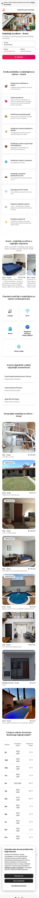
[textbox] (10, 51)
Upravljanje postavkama (18, 886)
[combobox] (19, 45)
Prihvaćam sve (18, 876)
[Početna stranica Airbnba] (3, 10)
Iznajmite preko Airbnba (25, 10)
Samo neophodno (18, 881)
